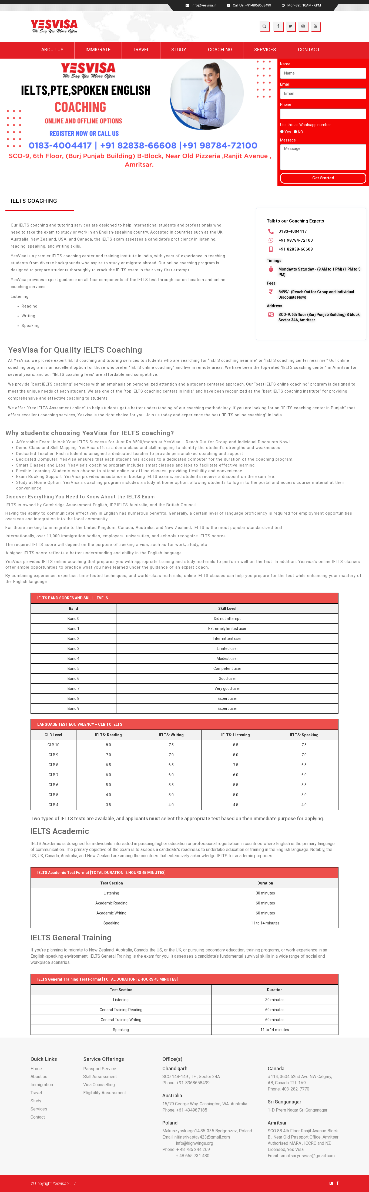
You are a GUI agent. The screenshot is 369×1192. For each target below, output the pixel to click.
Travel (36, 1092)
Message (288, 140)
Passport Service (99, 1068)
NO (300, 132)
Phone (285, 104)
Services (39, 1109)
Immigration (42, 1084)
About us (39, 1076)
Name (285, 64)
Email (285, 84)
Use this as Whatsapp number (305, 125)
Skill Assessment (100, 1076)
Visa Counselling (99, 1084)
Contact (38, 1117)
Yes (287, 132)
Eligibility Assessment (104, 1092)
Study (36, 1100)
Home (36, 1068)
